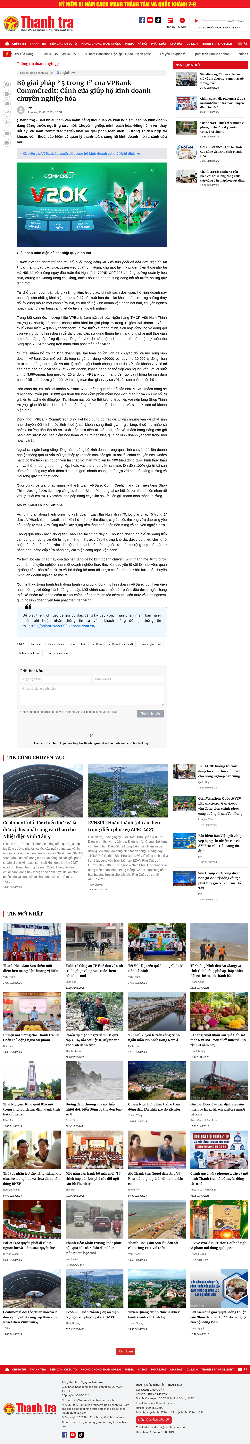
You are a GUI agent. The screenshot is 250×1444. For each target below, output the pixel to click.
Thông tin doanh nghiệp (38, 63)
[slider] (213, 21)
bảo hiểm (36, 644)
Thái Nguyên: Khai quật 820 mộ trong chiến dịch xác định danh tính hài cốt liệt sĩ (31, 1109)
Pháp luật (159, 43)
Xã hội (142, 43)
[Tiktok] (158, 20)
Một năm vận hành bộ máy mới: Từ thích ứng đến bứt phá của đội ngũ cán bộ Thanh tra (93, 1178)
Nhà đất (176, 43)
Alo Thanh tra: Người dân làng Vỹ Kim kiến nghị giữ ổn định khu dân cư (155, 1178)
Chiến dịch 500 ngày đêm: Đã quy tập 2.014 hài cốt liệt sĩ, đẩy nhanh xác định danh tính (93, 1040)
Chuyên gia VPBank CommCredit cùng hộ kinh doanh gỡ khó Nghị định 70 (81, 153)
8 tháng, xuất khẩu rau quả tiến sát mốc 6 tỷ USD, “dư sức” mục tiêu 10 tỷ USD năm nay (218, 1040)
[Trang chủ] (7, 43)
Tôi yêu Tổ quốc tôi (154, 54)
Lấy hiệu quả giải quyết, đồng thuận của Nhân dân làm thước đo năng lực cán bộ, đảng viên (218, 1317)
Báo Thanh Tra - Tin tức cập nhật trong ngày (38, 23)
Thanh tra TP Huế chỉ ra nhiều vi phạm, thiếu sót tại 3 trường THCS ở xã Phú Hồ (222, 127)
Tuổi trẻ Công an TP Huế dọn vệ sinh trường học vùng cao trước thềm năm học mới (94, 971)
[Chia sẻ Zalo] (7, 94)
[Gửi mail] (7, 103)
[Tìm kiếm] (246, 43)
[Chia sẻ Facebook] (7, 84)
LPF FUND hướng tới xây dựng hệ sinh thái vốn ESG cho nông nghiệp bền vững (219, 771)
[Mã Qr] (7, 122)
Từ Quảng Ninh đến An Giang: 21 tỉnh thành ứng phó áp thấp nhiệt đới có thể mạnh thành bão (216, 971)
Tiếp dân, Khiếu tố (63, 43)
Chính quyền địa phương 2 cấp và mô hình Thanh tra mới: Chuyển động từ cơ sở (222, 103)
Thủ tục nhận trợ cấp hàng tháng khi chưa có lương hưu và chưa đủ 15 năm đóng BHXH (32, 1178)
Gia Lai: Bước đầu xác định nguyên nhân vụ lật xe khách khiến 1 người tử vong (217, 1109)
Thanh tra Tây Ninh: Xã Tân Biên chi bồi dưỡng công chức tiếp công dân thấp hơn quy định (222, 176)
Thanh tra (38, 43)
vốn (73, 644)
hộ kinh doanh (56, 644)
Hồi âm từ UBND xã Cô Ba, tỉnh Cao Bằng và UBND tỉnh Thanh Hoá (221, 151)
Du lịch (192, 43)
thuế (83, 644)
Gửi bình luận (150, 713)
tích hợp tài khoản (29, 653)
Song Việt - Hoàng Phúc (204, 1120)
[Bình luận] (7, 133)
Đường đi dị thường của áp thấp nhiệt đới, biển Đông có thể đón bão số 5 (94, 1109)
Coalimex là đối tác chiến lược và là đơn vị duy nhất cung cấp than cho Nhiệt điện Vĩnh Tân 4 (39, 829)
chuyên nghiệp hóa (150, 644)
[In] (7, 143)
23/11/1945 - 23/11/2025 (40, 54)
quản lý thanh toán (57, 653)
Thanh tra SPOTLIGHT (217, 43)
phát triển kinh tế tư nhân (193, 54)
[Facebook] (142, 20)
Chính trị (19, 43)
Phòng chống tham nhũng (101, 43)
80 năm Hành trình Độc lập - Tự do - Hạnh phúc (99, 54)
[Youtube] (150, 20)
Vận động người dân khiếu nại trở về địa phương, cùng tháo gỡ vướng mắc (222, 79)
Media (129, 43)
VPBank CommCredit (121, 644)
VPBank (97, 644)
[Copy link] (7, 113)
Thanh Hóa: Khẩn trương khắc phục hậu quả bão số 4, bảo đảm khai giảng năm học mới (93, 1248)
